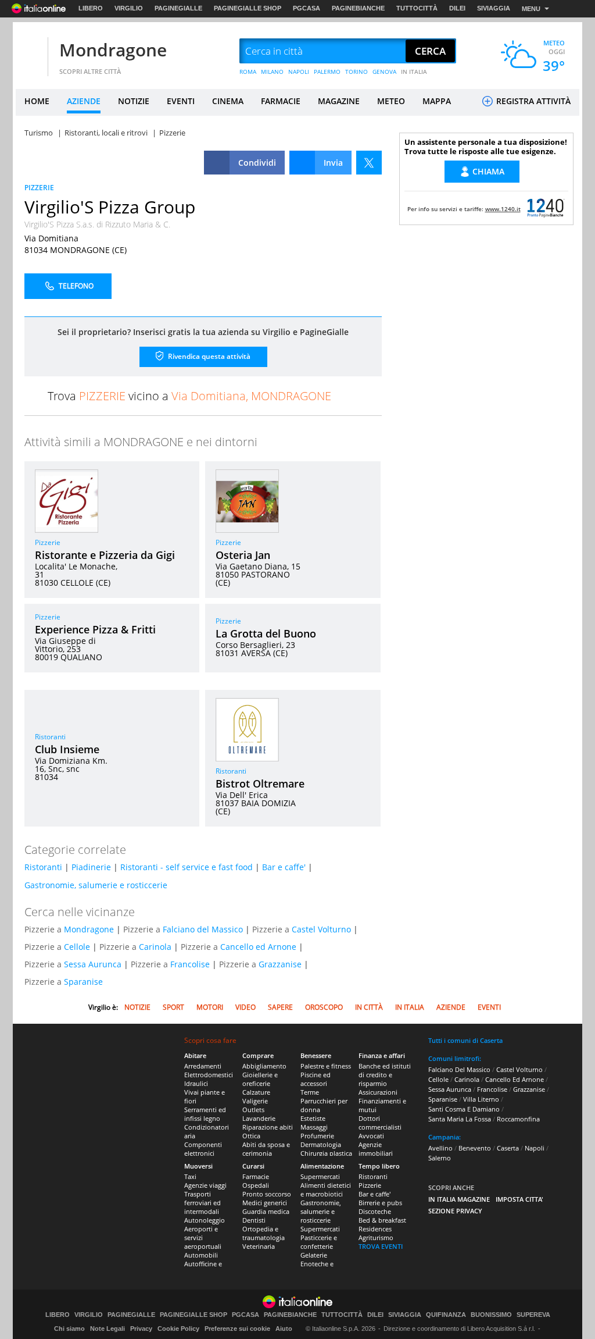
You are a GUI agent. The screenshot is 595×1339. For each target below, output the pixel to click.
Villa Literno (481, 1099)
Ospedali (255, 1185)
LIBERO (90, 8)
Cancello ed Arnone (258, 946)
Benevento (474, 1148)
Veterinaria (258, 1246)
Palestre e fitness (325, 1066)
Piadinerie (91, 867)
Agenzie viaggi (205, 1185)
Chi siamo (69, 1328)
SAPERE (280, 1007)
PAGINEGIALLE (178, 8)
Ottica (251, 1135)
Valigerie (255, 1100)
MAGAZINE (339, 100)
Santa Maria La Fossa (459, 1118)
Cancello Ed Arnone (514, 1079)
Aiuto (283, 1328)
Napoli (534, 1148)
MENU (531, 8)
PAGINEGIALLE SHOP (247, 8)
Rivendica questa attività (208, 356)
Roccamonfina (518, 1118)
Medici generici (264, 1202)
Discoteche (375, 1211)
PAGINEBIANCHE (358, 8)
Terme (309, 1092)
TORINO (356, 71)
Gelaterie (313, 1255)
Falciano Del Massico (459, 1069)
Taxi (190, 1176)
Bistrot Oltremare (260, 783)
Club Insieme (67, 749)
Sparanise (83, 981)
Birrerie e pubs (380, 1202)
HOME (36, 100)
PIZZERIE (39, 188)
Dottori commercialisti (380, 1122)
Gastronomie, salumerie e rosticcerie (95, 885)
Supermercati (320, 1176)
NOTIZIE (133, 100)
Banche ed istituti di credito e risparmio (385, 1075)
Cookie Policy (178, 1328)
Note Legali (107, 1328)
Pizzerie (47, 542)
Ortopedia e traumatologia (263, 1233)
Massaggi (314, 1127)
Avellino (440, 1148)
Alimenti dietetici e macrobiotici (325, 1189)
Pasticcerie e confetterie (318, 1242)
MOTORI (209, 1007)
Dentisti (254, 1220)
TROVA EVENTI (381, 1246)
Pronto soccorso (266, 1194)
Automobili (201, 1255)
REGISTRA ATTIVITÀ (532, 100)
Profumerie (317, 1135)
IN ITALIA (414, 71)
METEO (391, 100)
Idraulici (196, 1083)
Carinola (155, 946)
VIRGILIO (128, 8)
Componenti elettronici (203, 1149)
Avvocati (371, 1135)
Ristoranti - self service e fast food (186, 867)
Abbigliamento (264, 1066)
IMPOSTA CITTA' (519, 1199)
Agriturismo (376, 1237)
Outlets (253, 1109)
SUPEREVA (533, 1315)
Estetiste (312, 1118)
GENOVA (384, 71)
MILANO (272, 71)
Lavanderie (258, 1118)
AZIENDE (84, 100)
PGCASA (306, 8)
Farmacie (255, 1176)
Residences (375, 1228)
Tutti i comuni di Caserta (465, 1040)
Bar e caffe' (284, 867)
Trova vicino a (189, 396)
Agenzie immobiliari (376, 1149)
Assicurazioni (378, 1092)
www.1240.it (503, 209)
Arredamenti (202, 1066)
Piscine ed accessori (315, 1079)
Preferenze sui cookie (237, 1328)
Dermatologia (320, 1144)
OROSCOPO (324, 1007)
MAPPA (436, 100)
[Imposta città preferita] (30, 51)
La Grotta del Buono (266, 633)
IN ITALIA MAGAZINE (459, 1199)
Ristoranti (50, 737)
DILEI (457, 8)
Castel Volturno (321, 929)
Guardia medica (265, 1211)
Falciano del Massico (203, 929)
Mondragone (113, 50)
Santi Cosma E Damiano (464, 1109)
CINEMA (227, 100)
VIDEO (245, 1007)
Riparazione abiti (267, 1127)
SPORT (173, 1007)
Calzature (256, 1092)
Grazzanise (280, 964)
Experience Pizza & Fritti (95, 629)
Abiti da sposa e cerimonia (266, 1149)
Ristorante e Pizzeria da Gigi (105, 555)
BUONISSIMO (491, 1315)
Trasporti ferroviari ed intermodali (202, 1203)
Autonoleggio (204, 1220)
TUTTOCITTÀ (417, 8)
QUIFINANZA (446, 1315)
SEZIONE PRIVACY (455, 1210)
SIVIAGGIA (493, 8)
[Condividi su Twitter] (369, 163)
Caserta (508, 1148)
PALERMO (327, 71)
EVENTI (181, 100)
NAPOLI (298, 71)
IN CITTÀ (369, 1007)
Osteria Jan (243, 555)
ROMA (247, 71)
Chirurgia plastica (326, 1153)
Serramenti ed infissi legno (205, 1114)
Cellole (77, 946)
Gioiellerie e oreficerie (260, 1079)
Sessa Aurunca (92, 964)
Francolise (190, 964)
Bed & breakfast (382, 1220)
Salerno (439, 1157)
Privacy (141, 1328)
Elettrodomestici (208, 1074)
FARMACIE (280, 100)
